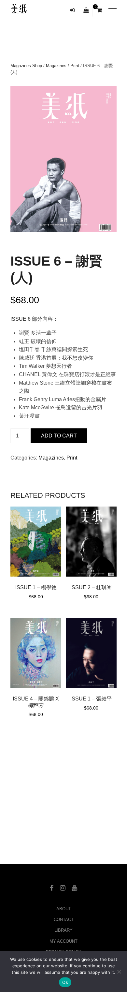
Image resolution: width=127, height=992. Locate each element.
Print (74, 65)
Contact (64, 919)
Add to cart (59, 435)
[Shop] (86, 10)
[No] (119, 971)
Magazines (56, 65)
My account (63, 941)
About (63, 908)
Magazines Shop (26, 65)
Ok (65, 982)
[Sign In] (72, 10)
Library (63, 930)
